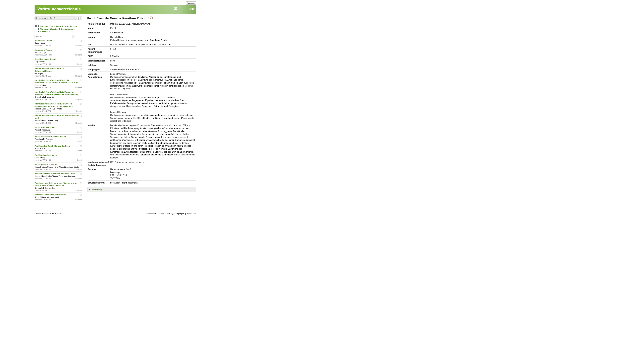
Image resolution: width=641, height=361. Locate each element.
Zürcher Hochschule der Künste (48, 214)
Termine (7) (98, 189)
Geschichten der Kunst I (45, 59)
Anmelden (191, 3)
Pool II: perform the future (46, 164)
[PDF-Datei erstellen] (151, 18)
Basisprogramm (68, 29)
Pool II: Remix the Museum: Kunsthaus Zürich (55, 174)
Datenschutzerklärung (155, 214)
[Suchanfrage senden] (74, 36)
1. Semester (45, 32)
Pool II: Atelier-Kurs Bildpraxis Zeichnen (53, 146)
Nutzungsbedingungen (175, 214)
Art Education (71, 26)
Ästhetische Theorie (44, 41)
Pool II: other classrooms (46, 155)
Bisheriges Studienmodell (51, 26)
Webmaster (191, 214)
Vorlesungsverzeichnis (59, 9)
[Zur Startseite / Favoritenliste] (36, 26)
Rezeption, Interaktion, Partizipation (51, 195)
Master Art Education (49, 29)
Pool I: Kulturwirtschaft (45, 127)
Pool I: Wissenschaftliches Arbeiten (50, 137)
